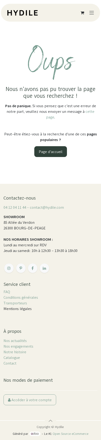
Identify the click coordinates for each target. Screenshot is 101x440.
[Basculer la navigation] (91, 13)
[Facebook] (32, 268)
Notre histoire (15, 352)
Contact (10, 363)
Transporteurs (15, 303)
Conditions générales (21, 297)
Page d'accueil (50, 151)
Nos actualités (15, 340)
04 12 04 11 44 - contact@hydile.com (34, 207)
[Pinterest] (21, 268)
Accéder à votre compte (31, 399)
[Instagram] (9, 268)
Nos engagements (18, 346)
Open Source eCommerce (70, 434)
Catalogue (12, 357)
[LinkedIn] (44, 268)
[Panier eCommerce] (82, 12)
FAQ (7, 291)
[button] (50, 420)
